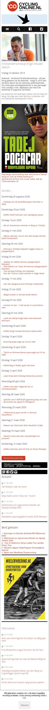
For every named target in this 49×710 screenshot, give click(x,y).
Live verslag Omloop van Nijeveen (19, 271)
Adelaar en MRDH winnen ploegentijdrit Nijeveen (21, 263)
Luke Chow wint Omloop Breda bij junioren (23, 376)
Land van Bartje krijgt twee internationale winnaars (21, 319)
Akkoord (24, 705)
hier (24, 697)
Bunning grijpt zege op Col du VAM (19, 341)
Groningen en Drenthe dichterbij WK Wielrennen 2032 (23, 534)
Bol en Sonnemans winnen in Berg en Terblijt (24, 225)
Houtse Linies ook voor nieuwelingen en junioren (21, 437)
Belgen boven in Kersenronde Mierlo (20, 294)
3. (2, 542)
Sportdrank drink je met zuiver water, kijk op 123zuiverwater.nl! (22, 180)
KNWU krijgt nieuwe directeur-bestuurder (23, 331)
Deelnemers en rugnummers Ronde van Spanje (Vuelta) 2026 (23, 539)
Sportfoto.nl (23, 466)
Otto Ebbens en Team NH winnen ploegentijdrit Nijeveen (24, 267)
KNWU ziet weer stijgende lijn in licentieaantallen (17, 387)
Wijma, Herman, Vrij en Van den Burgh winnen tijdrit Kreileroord (24, 237)
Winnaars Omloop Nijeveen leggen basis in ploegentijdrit (22, 250)
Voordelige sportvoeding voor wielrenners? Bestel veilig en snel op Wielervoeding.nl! (24, 175)
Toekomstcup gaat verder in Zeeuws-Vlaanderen (19, 413)
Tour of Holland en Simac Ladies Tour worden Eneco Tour (23, 544)
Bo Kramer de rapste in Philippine (19, 402)
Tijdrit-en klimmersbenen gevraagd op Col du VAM (23, 353)
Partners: (9, 466)
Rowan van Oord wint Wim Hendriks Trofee (23, 425)
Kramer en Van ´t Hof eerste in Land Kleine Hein (22, 306)
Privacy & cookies (13, 464)
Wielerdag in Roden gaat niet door (19, 365)
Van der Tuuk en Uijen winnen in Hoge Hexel (24, 273)
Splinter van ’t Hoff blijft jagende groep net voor (25, 399)
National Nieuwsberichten (13, 458)
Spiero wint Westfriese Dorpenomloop (20, 552)
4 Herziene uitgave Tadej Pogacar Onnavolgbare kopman (23, 548)
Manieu (36, 466)
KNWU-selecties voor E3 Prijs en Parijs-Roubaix (25, 449)
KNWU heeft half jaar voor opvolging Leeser (23, 214)
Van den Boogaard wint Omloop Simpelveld (23, 284)
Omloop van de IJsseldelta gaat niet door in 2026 (22, 202)
